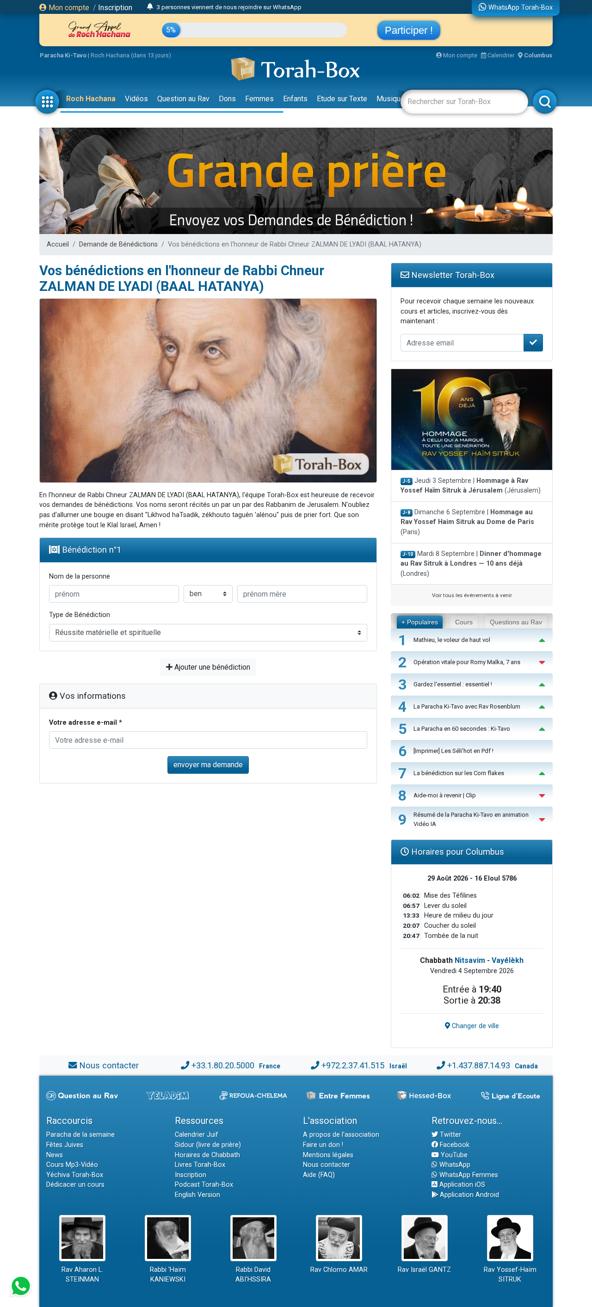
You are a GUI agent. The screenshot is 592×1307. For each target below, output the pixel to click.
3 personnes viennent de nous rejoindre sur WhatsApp (229, 7)
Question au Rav (183, 98)
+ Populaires (419, 622)
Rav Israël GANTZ (424, 1270)
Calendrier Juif (196, 1135)
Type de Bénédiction (79, 615)
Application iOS (461, 1185)
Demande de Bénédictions (118, 244)
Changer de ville (474, 1026)
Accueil (58, 244)
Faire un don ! (323, 1145)
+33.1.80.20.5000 (222, 1065)
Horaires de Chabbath (207, 1155)
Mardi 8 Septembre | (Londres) (471, 564)
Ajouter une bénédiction (211, 667)
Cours (464, 622)
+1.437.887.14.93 (478, 1065)
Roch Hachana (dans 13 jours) (131, 55)
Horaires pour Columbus (456, 852)
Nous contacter (109, 1065)
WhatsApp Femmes (468, 1175)
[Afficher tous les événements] (150, 7)
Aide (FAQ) (319, 1175)
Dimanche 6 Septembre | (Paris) (467, 522)
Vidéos (136, 98)
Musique (390, 98)
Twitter (449, 1135)
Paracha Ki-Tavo (63, 55)
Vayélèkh (508, 960)
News (54, 1155)
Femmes (259, 98)
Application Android (468, 1195)
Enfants (295, 98)
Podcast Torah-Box (204, 1185)
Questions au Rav (516, 622)
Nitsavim (470, 960)
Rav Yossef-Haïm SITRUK (510, 1275)
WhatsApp (454, 1165)
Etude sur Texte (342, 98)
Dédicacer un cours (75, 1185)
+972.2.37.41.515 (352, 1065)
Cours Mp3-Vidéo (72, 1165)
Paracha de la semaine (80, 1135)
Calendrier (500, 55)
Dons (227, 98)
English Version (197, 1195)
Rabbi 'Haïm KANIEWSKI (168, 1275)
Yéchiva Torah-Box (74, 1175)
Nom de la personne (79, 576)
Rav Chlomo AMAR (339, 1270)
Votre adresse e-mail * (85, 723)
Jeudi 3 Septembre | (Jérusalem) (471, 486)
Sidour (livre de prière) (208, 1145)
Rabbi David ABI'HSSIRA (253, 1275)
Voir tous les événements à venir (472, 595)
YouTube (453, 1155)
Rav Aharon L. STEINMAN (82, 1275)
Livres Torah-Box (200, 1165)
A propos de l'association (341, 1135)
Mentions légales (328, 1155)
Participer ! (409, 30)
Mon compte (68, 7)
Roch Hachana (91, 98)
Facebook (453, 1145)
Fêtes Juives (64, 1145)
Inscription (115, 7)
